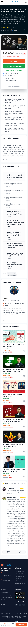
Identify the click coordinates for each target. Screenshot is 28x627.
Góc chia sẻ (18, 578)
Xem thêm (5, 159)
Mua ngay (14, 61)
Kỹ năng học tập (11, 272)
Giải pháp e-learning (6, 595)
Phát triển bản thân (12, 275)
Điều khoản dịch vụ (19, 580)
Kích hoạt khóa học (19, 576)
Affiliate (3, 604)
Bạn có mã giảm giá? (14, 86)
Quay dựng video (5, 599)
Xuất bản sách (4, 602)
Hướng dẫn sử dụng (19, 573)
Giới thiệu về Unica (19, 571)
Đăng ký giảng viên (5, 592)
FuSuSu (15, 30)
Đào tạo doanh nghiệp (6, 597)
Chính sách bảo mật (20, 583)
